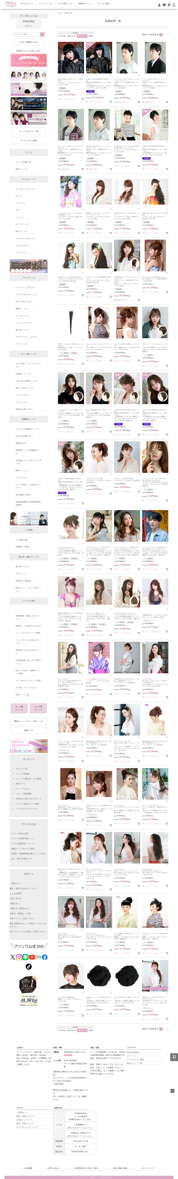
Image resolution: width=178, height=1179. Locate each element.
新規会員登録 (29, 21)
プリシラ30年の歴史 (20, 834)
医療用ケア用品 (22, 547)
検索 (42, 34)
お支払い (20, 1047)
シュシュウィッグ (23, 323)
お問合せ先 (58, 1108)
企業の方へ (14, 903)
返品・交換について (98, 1067)
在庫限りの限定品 (23, 581)
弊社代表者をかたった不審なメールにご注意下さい (28, 925)
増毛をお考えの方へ (24, 409)
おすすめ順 (61, 36)
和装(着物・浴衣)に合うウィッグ (28, 617)
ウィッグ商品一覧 (23, 162)
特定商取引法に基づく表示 (86, 1168)
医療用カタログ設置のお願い (28, 51)
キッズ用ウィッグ (19, 708)
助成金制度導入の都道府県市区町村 (28, 503)
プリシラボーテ (22, 245)
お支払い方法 (43, 1061)
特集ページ (21, 784)
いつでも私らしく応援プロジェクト (28, 486)
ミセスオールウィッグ (25, 238)
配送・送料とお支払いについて (23, 888)
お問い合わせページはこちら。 (80, 1128)
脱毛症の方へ (21, 443)
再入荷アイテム (22, 567)
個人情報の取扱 (120, 1168)
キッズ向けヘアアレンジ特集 (28, 681)
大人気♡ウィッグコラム (26, 688)
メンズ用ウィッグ (38, 708)
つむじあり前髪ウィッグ (26, 381)
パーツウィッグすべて (25, 287)
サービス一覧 (21, 769)
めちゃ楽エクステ (23, 302)
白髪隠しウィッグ (23, 374)
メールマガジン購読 (135, 1060)
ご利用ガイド (15, 883)
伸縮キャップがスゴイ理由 (22, 849)
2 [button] (163, 35)
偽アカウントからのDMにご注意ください (28, 932)
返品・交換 (94, 1047)
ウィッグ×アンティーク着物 (28, 633)
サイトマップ (148, 1168)
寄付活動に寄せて (23, 495)
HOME (59, 13)
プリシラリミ (21, 253)
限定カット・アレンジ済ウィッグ (28, 589)
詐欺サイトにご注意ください (22, 918)
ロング (18, 196)
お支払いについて (24, 1120)
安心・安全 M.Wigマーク (22, 859)
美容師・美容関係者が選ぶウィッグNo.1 (28, 854)
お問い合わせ (15, 898)
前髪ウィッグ (21, 309)
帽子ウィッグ (21, 231)
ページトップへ (172, 1091)
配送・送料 (58, 1047)
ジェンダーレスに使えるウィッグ (28, 641)
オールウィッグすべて (25, 189)
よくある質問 (15, 893)
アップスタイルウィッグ (26, 295)
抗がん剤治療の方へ (24, 436)
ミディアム (20, 203)
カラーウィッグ (22, 224)
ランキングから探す (28, 140)
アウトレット (21, 574)
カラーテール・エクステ (26, 337)
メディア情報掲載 (23, 794)
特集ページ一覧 (22, 695)
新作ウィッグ (21, 169)
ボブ (17, 210)
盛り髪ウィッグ (22, 330)
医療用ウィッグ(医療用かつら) (27, 451)
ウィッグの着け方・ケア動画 (28, 779)
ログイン (29, 26)
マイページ (131, 1047)
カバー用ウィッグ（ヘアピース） (28, 365)
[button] (167, 34)
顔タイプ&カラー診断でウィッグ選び (28, 672)
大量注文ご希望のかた (19, 908)
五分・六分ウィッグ (24, 388)
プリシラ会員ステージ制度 (27, 804)
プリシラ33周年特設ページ (23, 839)
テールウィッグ (22, 316)
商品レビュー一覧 (134, 1063)
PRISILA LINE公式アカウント (29, 799)
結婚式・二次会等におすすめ (28, 626)
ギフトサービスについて (27, 1127)
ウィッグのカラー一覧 (28, 131)
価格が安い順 (71, 36)
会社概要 (28, 1168)
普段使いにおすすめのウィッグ (28, 651)
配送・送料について (25, 1116)
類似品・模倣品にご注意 (20, 913)
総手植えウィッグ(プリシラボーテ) (28, 462)
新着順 (91, 36)
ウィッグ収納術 (22, 774)
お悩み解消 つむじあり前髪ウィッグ (28, 661)
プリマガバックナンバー (26, 809)
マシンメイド (21, 402)
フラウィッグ (21, 344)
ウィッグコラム (22, 789)
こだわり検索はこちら (28, 42)
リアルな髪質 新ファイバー (23, 844)
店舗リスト (29, 730)
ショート (19, 217)
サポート (20, 1108)
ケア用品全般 (21, 540)
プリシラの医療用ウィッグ (27, 429)
